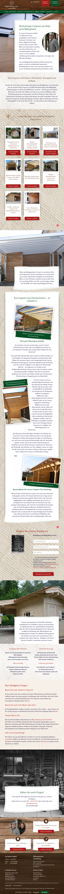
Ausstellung (8, 739)
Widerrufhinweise (51, 567)
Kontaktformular (31, 803)
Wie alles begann (37, 872)
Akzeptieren (44, 892)
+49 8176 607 (35, 2)
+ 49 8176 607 (33, 801)
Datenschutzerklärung (38, 567)
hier (28, 701)
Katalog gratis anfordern (43, 574)
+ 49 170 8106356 (14, 861)
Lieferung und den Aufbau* (43, 719)
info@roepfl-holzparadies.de (52, 564)
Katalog (43, 741)
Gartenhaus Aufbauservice (39, 876)
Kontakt (35, 879)
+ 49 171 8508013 (13, 863)
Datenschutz (36, 892)
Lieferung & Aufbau (38, 874)
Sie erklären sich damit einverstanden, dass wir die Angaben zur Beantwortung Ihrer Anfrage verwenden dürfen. (45, 559)
